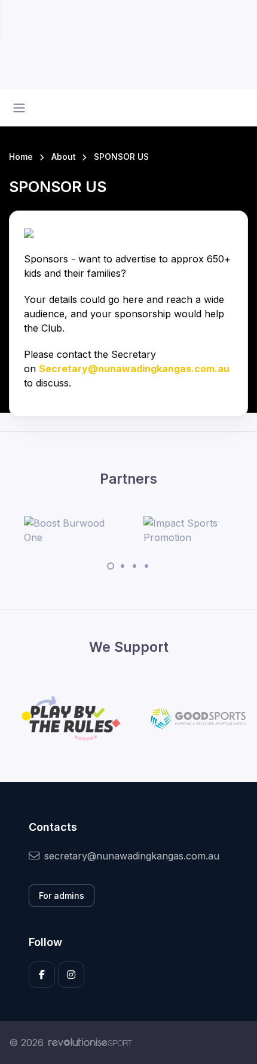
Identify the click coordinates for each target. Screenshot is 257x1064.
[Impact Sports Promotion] (188, 530)
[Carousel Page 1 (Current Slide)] (110, 566)
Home (21, 156)
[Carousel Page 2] (122, 566)
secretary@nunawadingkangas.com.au (131, 856)
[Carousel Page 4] (146, 566)
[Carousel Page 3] (134, 566)
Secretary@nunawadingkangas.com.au (134, 369)
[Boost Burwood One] (69, 530)
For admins (61, 895)
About (63, 156)
